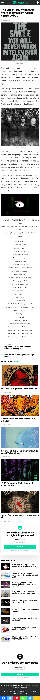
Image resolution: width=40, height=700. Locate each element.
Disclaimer (21, 691)
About (6, 691)
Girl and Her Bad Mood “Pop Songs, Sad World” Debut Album (19, 452)
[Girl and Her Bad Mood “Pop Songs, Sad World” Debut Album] (20, 437)
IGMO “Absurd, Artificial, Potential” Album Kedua (17, 484)
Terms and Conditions (20, 693)
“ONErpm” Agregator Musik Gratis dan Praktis (24, 619)
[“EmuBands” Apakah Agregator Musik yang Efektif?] (5, 629)
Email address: (20, 539)
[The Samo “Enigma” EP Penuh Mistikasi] (20, 375)
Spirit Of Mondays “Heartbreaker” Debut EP (20, 516)
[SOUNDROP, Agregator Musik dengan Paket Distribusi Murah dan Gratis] (5, 584)
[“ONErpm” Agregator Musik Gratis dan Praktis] (5, 620)
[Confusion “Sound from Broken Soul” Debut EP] (20, 405)
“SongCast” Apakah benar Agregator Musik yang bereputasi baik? (25, 575)
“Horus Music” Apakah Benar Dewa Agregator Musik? (25, 601)
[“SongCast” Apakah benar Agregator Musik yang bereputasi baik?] (5, 575)
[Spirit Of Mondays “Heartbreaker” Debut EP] (20, 502)
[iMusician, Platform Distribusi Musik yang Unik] (5, 611)
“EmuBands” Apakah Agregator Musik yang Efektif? (24, 628)
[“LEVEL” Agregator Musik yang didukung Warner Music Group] (5, 593)
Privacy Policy (31, 691)
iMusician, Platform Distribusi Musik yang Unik (25, 610)
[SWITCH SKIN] (38, 3)
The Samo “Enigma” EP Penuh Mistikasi (19, 388)
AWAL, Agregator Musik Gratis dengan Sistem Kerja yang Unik (24, 565)
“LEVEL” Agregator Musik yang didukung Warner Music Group (23, 592)
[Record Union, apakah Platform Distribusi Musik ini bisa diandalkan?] (5, 638)
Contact (13, 691)
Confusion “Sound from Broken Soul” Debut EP (18, 419)
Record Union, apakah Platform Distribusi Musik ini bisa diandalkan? (24, 638)
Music (16, 361)
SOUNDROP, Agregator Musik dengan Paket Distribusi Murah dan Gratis (23, 584)
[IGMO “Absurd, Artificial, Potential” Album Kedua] (20, 470)
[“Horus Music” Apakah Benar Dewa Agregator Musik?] (5, 602)
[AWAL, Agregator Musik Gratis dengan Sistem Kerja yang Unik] (5, 566)
